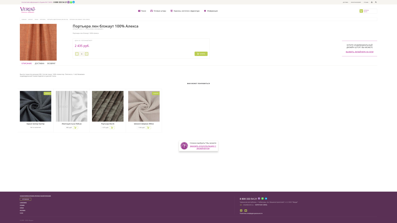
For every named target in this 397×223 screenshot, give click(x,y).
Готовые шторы (160, 11)
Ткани (143, 11)
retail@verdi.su (248, 205)
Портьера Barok (107, 124)
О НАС (21, 213)
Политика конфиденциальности (251, 213)
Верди (31, 220)
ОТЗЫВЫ (22, 205)
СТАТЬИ (22, 207)
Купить (202, 54)
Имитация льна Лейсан (72, 124)
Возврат (51, 63)
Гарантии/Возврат (356, 2)
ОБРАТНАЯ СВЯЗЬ (261, 205)
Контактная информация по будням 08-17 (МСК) (37, 2)
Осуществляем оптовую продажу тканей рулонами (35, 196)
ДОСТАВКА (22, 210)
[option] (38, 42)
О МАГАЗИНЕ (23, 202)
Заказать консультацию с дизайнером (203, 147)
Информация (212, 11)
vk (241, 210)
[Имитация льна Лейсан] (71, 106)
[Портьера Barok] (107, 106)
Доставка (345, 2)
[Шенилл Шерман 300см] (144, 106)
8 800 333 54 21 (60, 2)
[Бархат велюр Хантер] (35, 106)
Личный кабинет (371, 2)
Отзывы (366, 2)
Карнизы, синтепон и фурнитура (187, 11)
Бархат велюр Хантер (35, 124)
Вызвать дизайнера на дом (359, 52)
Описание (26, 63)
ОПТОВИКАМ (25, 199)
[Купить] (75, 127)
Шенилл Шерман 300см (144, 124)
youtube (246, 210)
